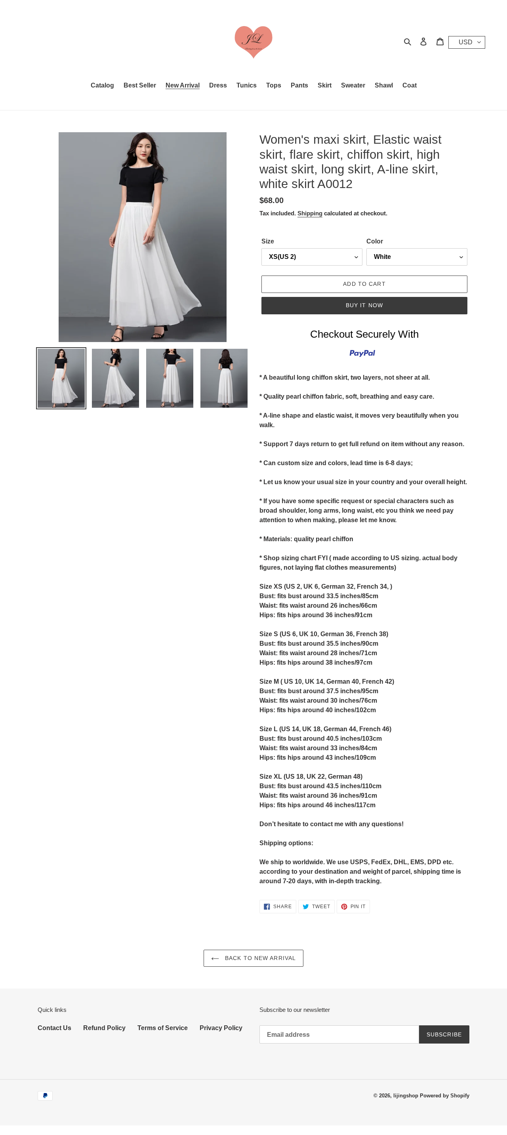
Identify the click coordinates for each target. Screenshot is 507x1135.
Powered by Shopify (444, 1096)
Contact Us (54, 1028)
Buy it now (364, 305)
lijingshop (405, 1096)
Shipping (309, 213)
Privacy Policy (221, 1028)
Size (267, 241)
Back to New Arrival (259, 958)
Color (374, 241)
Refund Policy (104, 1028)
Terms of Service (162, 1028)
